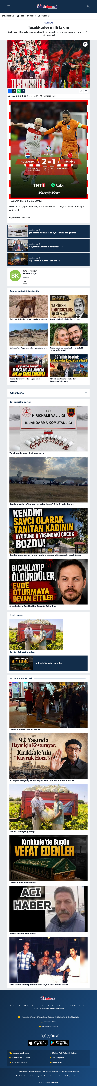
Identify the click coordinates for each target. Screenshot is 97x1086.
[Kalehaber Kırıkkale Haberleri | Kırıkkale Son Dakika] (47, 6)
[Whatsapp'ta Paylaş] (19, 91)
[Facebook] (40, 1036)
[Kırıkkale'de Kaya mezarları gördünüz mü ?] (28, 335)
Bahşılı (26, 1076)
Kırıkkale (19, 1076)
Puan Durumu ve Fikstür (21, 1058)
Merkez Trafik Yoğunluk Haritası (64, 1053)
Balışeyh (33, 1076)
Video (33, 16)
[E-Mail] (25, 282)
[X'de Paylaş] (14, 91)
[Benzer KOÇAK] (15, 275)
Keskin (61, 1076)
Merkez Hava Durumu (21, 1053)
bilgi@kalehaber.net (50, 1026)
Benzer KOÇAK (16, 96)
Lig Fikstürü (47, 1071)
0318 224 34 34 (50, 1022)
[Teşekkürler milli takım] (48, 64)
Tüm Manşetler (58, 1058)
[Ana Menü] (8, 6)
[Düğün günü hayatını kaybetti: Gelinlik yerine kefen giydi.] (69, 335)
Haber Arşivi (57, 1062)
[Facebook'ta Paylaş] (10, 91)
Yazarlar (45, 16)
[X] (44, 1036)
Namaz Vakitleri (35, 1071)
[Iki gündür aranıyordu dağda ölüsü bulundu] (28, 366)
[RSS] (57, 1036)
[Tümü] (86, 393)
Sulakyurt (69, 1076)
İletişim (55, 1071)
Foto (21, 16)
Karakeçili (54, 1076)
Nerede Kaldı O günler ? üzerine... (65, 319)
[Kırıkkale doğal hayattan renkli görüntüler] (28, 306)
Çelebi (40, 1076)
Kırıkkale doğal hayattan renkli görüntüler (28, 319)
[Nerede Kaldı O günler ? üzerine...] (69, 306)
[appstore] (37, 1043)
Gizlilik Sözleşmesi (72, 1071)
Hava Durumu (23, 1071)
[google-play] (59, 1043)
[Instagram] (49, 1036)
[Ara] (88, 6)
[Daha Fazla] (23, 91)
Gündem (48, 23)
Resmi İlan (9, 16)
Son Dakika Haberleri (20, 1062)
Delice (46, 1076)
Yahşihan (77, 1076)
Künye (61, 1071)
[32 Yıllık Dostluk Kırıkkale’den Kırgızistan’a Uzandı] (69, 366)
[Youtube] (53, 1036)
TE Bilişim (54, 1083)
